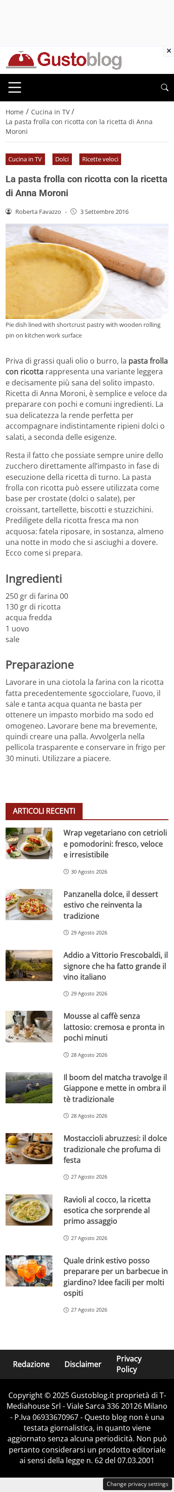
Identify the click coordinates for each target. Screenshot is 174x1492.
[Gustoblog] (64, 59)
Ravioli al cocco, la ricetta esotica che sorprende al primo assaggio (107, 1210)
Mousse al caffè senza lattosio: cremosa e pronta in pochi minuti (114, 1027)
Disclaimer (83, 1364)
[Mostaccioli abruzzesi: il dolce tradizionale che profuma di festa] (29, 1148)
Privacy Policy (129, 1363)
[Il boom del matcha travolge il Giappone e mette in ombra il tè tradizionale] (29, 1087)
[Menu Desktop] (15, 87)
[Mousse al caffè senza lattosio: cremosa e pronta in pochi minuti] (29, 1026)
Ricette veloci (100, 159)
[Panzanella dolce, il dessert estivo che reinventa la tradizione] (29, 904)
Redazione (31, 1364)
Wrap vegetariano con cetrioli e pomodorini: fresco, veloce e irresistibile (115, 844)
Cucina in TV (25, 159)
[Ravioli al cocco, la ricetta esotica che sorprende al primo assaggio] (29, 1210)
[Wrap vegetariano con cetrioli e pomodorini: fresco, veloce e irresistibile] (29, 843)
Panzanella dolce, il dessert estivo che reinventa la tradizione (111, 905)
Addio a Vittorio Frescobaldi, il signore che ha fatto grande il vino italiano (116, 966)
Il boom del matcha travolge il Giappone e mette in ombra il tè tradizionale (115, 1088)
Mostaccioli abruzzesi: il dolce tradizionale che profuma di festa (115, 1149)
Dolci (62, 159)
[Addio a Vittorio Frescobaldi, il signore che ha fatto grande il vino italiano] (29, 965)
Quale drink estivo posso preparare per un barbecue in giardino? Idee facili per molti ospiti (116, 1276)
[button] (164, 87)
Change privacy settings (137, 1484)
